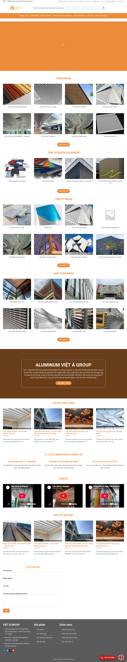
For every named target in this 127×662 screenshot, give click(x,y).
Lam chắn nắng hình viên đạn (79, 302)
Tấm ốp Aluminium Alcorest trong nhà (79, 181)
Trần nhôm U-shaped (48, 136)
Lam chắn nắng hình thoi (48, 331)
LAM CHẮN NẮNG (79, 16)
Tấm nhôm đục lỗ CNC (110, 107)
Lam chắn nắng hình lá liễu (16, 331)
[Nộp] (103, 8)
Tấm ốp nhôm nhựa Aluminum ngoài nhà (110, 182)
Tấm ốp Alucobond (48, 181)
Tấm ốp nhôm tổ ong (17, 227)
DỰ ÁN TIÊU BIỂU (101, 16)
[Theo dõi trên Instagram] (119, 1)
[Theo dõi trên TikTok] (10, 650)
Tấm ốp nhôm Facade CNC (110, 227)
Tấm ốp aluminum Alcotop (17, 181)
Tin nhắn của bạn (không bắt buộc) (15, 594)
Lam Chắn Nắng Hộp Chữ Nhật (48, 302)
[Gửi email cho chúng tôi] (123, 1)
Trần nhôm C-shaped (79, 107)
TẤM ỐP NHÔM (46, 16)
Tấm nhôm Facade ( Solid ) (48, 257)
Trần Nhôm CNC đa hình (79, 136)
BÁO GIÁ (90, 16)
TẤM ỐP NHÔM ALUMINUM (62, 16)
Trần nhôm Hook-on (110, 136)
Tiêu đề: (6, 586)
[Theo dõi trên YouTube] (13, 650)
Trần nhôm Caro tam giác (48, 107)
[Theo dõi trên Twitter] (121, 1)
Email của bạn (8, 578)
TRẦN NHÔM (34, 16)
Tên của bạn (7, 570)
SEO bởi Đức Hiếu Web (66, 659)
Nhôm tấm (47, 227)
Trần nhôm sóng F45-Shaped (17, 107)
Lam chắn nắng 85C (110, 331)
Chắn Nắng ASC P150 (17, 302)
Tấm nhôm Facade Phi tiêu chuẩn (110, 257)
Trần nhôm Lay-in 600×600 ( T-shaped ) (17, 136)
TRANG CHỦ (24, 16)
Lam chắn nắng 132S (79, 331)
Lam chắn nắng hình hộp (110, 302)
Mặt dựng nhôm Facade (79, 257)
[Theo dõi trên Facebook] (117, 1)
